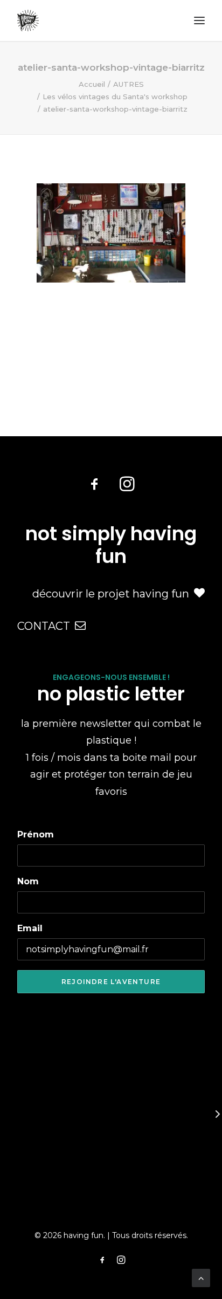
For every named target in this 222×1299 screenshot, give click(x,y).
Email (30, 928)
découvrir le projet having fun (110, 593)
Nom (28, 881)
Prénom (35, 834)
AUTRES (128, 84)
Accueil (92, 84)
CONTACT (43, 626)
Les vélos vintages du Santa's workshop (115, 96)
